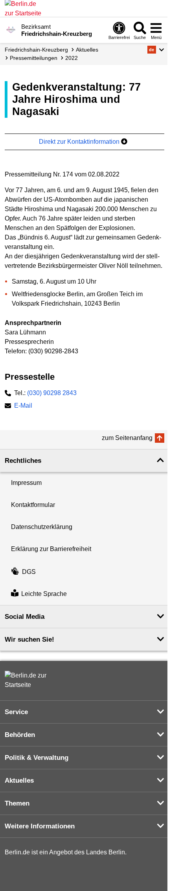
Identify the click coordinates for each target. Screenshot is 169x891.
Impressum (26, 482)
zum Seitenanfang (127, 437)
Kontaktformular (33, 504)
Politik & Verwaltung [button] (36, 757)
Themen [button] (17, 803)
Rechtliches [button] (23, 460)
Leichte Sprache (44, 593)
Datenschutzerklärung (41, 526)
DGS (29, 571)
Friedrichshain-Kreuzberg (36, 49)
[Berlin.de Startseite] (28, 680)
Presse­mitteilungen (33, 58)
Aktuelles (87, 49)
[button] (155, 50)
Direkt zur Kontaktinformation (80, 141)
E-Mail (23, 406)
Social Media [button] (24, 616)
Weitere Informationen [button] (40, 826)
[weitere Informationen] (11, 29)
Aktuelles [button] (19, 780)
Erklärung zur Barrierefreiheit (51, 549)
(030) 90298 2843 (52, 393)
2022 (71, 58)
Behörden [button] (20, 735)
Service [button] (16, 712)
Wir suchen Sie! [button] (29, 639)
